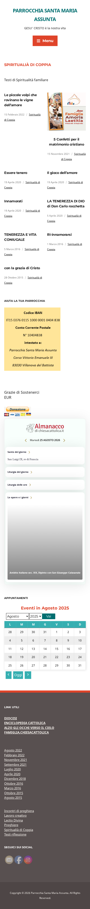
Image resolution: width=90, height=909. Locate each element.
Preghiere (11, 825)
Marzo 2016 (12, 788)
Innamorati (13, 201)
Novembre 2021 (15, 760)
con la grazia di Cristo (22, 268)
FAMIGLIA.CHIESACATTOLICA (26, 732)
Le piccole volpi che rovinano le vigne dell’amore (20, 100)
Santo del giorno (45, 455)
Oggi (18, 675)
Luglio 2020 (12, 769)
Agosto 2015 (13, 797)
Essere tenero (15, 173)
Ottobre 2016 (13, 783)
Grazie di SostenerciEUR (21, 395)
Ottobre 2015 (13, 793)
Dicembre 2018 (15, 778)
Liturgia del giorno (45, 472)
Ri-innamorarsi (59, 235)
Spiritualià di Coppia (18, 830)
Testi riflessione (15, 834)
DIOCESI (10, 718)
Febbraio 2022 (14, 755)
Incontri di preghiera (19, 811)
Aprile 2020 (12, 774)
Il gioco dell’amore (62, 173)
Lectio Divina (13, 820)
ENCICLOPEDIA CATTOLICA (24, 723)
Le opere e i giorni (45, 537)
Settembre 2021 (15, 764)
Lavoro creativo (15, 815)
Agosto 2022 (13, 750)
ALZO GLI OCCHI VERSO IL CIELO (29, 728)
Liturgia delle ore (45, 485)
